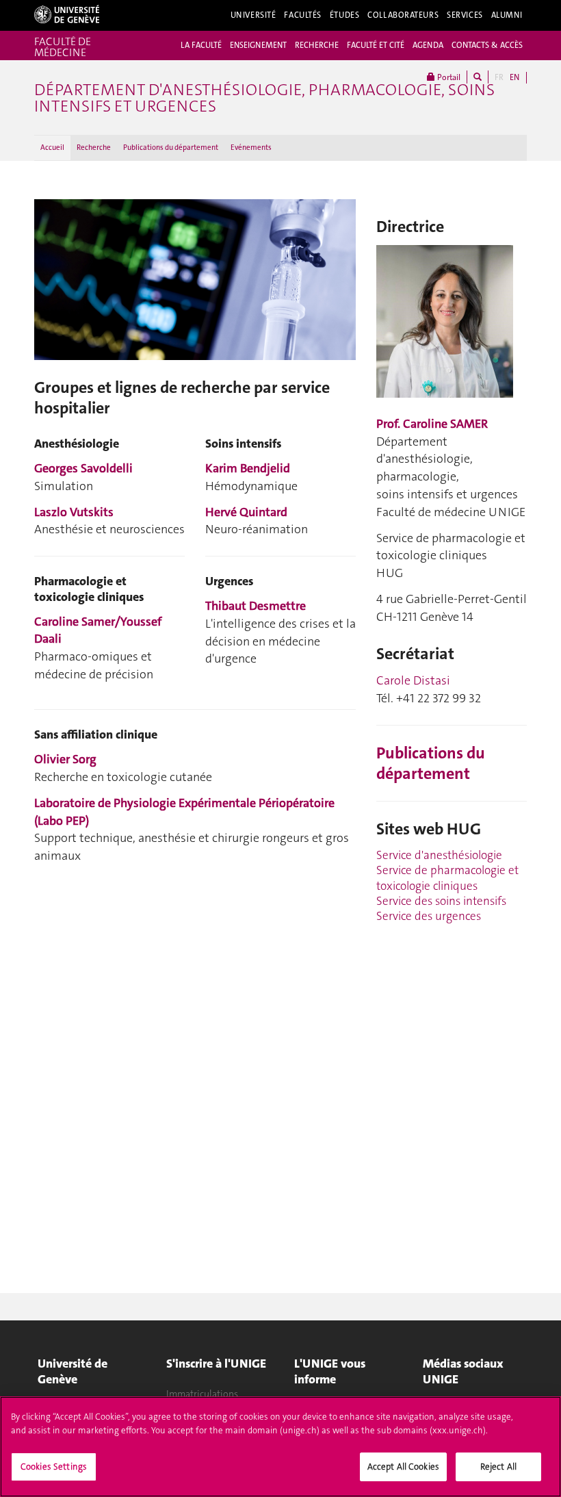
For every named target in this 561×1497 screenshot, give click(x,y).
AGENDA (428, 45)
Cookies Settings (54, 1466)
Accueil (52, 147)
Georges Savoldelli (83, 468)
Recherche (94, 147)
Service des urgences (428, 915)
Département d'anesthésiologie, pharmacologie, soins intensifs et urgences (264, 97)
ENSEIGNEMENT (258, 45)
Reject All (498, 1466)
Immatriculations (202, 1393)
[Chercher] (477, 77)
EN (514, 77)
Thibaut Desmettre (255, 606)
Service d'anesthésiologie (439, 854)
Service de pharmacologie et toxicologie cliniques (447, 877)
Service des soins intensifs (441, 900)
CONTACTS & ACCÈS (487, 45)
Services (465, 15)
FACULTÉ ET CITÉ (375, 45)
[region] (280, 1446)
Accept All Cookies (403, 1466)
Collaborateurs (403, 15)
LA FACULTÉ (201, 45)
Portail (447, 77)
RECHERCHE (317, 45)
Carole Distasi (413, 680)
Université (253, 15)
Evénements (251, 147)
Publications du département (170, 147)
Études (344, 15)
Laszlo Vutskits (74, 512)
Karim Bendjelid (247, 468)
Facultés (303, 15)
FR (499, 77)
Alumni (507, 15)
